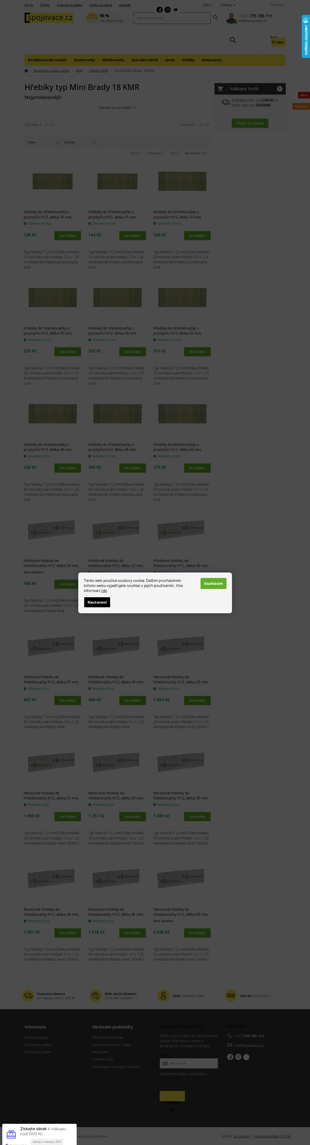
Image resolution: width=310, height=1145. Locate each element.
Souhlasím (213, 583)
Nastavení (97, 602)
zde (104, 590)
